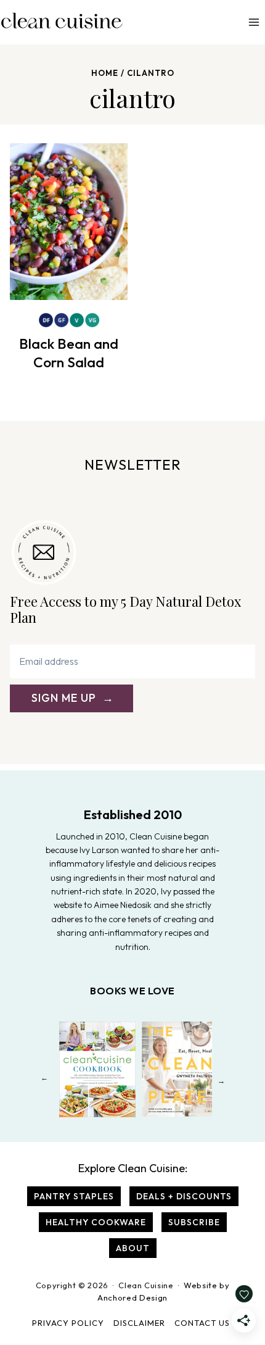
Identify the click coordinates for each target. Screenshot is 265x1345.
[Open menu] (253, 21)
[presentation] (69, 221)
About (133, 1248)
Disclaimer (139, 1323)
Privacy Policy (68, 1323)
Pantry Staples (74, 1196)
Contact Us (202, 1323)
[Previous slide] (44, 1080)
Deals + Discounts (184, 1196)
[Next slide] (221, 1080)
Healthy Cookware (96, 1222)
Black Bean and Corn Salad (68, 353)
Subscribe (194, 1222)
